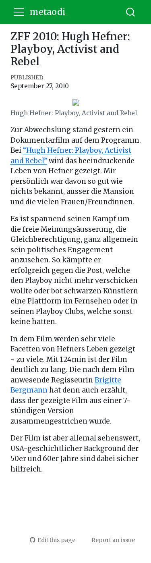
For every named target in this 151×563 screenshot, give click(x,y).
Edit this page (56, 540)
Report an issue (113, 540)
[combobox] (131, 12)
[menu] (19, 12)
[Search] (130, 12)
